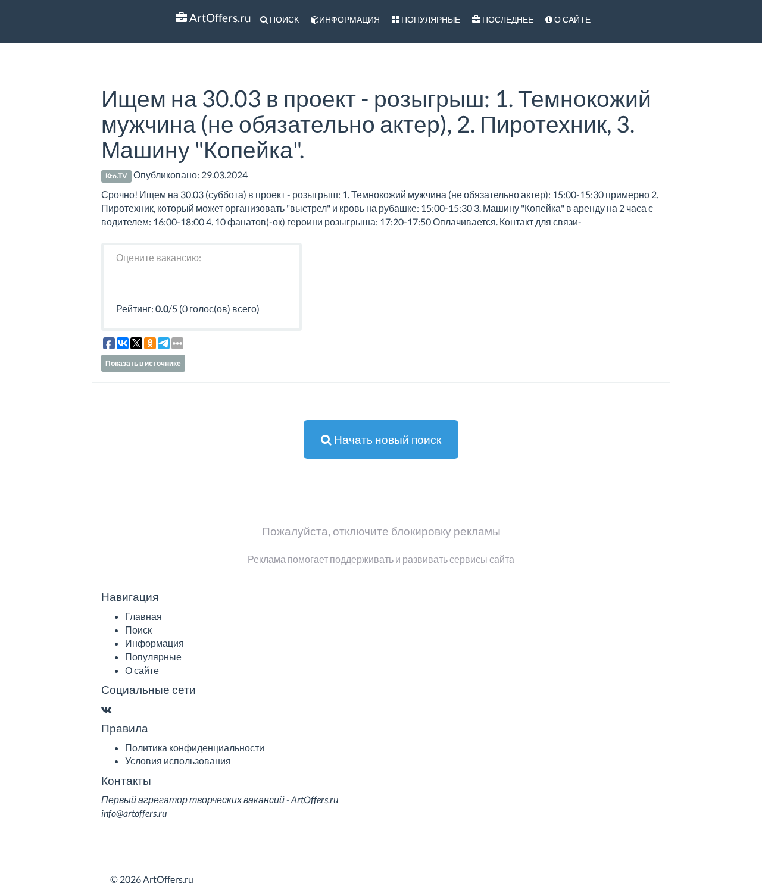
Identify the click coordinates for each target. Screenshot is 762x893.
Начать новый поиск (386, 439)
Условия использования (178, 760)
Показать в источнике (143, 363)
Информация (349, 19)
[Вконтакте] (106, 709)
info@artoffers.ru (134, 813)
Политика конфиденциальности (194, 747)
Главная (143, 616)
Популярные (429, 19)
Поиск (283, 19)
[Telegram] (118, 709)
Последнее (506, 19)
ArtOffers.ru (219, 17)
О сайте (571, 19)
